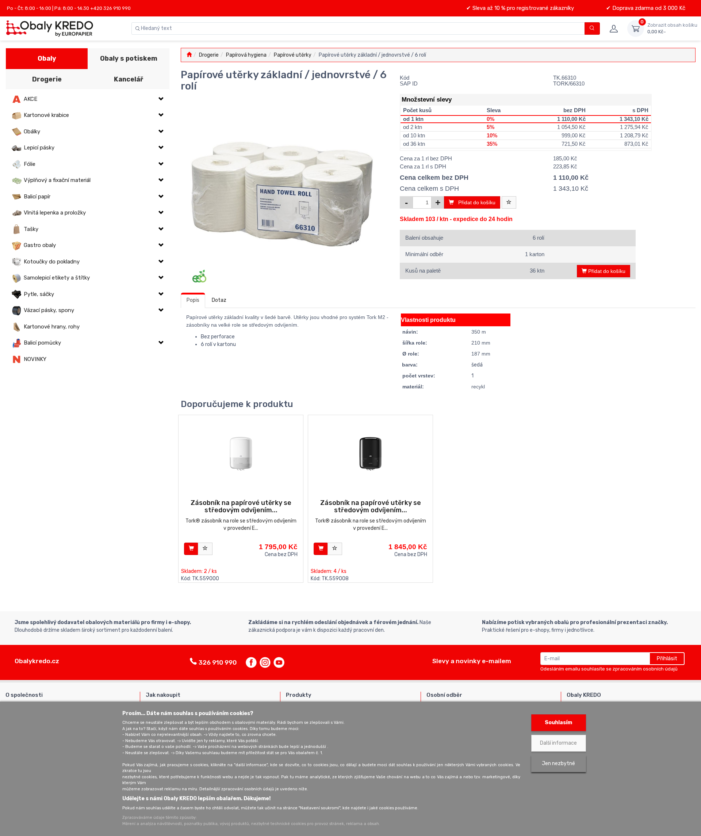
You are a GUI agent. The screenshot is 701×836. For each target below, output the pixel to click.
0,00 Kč (672, 28)
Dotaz (219, 300)
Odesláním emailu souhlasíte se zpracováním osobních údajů (609, 669)
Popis (193, 300)
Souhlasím (558, 722)
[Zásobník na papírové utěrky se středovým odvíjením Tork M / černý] (370, 453)
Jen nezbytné (558, 763)
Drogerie (47, 79)
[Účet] (613, 28)
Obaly (47, 58)
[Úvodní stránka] (189, 55)
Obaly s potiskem (128, 58)
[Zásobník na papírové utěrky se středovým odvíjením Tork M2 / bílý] (241, 453)
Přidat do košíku (474, 202)
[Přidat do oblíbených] (509, 202)
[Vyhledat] (592, 28)
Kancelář (128, 79)
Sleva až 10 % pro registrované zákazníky (522, 8)
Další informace (558, 743)
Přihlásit (666, 658)
